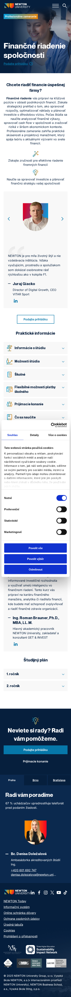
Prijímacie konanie (35, 761)
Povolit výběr (35, 558)
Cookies (9, 930)
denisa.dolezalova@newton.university (33, 874)
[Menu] (55, 5)
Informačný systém (17, 907)
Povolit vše (36, 548)
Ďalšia (62, 219)
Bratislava (59, 780)
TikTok (65, 892)
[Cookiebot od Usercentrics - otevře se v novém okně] (51, 425)
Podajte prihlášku (16, 64)
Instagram (46, 892)
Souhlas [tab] (12, 435)
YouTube (59, 892)
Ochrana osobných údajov (22, 919)
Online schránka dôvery (20, 913)
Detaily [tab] (34, 435)
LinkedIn (16, 301)
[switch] (61, 509)
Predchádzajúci (9, 219)
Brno (36, 780)
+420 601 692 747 (23, 870)
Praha (11, 780)
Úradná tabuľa (13, 924)
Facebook (39, 892)
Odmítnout (35, 569)
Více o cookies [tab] (57, 435)
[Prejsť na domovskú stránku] (17, 5)
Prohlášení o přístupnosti (21, 936)
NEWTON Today (15, 901)
